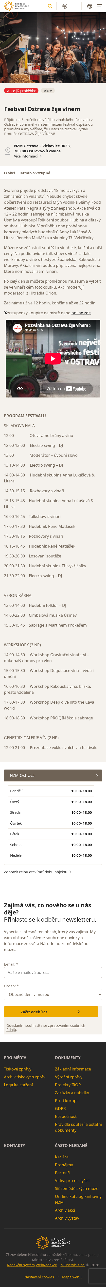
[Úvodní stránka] (16, 6)
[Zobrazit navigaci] (100, 6)
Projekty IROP (68, 1085)
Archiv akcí (65, 1210)
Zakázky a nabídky (72, 1092)
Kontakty (14, 1145)
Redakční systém (21, 1265)
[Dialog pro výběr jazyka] (90, 6)
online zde (81, 313)
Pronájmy (64, 1165)
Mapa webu (72, 1277)
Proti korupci (67, 1100)
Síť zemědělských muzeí (77, 1188)
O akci (9, 172)
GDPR (60, 1108)
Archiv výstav (67, 1218)
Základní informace (73, 1069)
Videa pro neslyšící (72, 1180)
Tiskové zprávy (17, 1069)
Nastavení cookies (39, 1277)
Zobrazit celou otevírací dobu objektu (35, 871)
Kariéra (62, 1157)
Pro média (15, 1057)
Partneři (62, 1172)
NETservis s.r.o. (73, 1265)
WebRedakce (46, 1265)
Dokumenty (68, 1057)
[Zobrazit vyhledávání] (50, 6)
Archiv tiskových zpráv (24, 1077)
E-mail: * (11, 964)
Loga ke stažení (18, 1085)
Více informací (26, 156)
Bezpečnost (66, 1116)
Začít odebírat (34, 1011)
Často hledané (71, 1145)
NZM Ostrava (22, 775)
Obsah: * (11, 986)
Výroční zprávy (68, 1077)
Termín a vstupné (34, 172)
